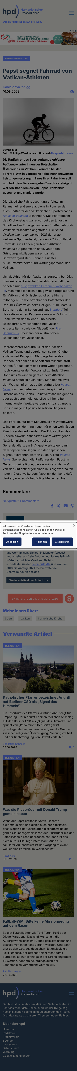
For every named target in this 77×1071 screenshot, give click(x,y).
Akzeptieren (62, 541)
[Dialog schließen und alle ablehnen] (74, 524)
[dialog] (38, 535)
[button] (71, 15)
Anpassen (12, 541)
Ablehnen (41, 541)
